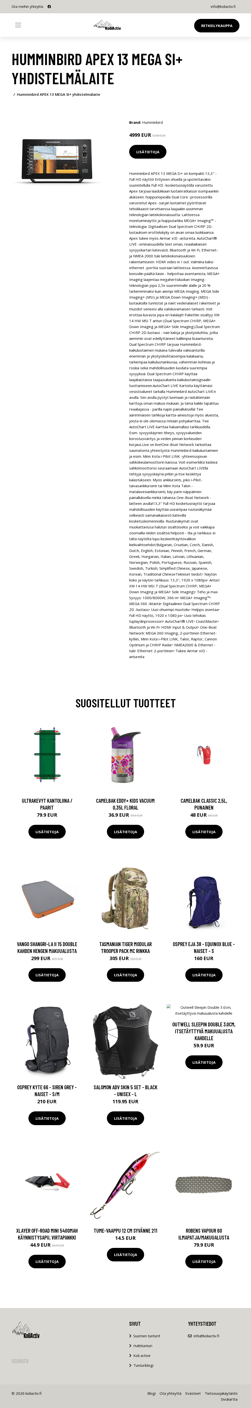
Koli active (142, 1355)
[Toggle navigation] (18, 25)
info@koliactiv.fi (223, 6)
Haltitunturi (142, 1345)
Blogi (151, 1393)
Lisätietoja (147, 151)
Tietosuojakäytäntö (221, 1393)
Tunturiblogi (143, 1365)
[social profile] (49, 6)
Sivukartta (229, 1399)
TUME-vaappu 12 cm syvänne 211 (125, 1230)
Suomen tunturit (146, 1335)
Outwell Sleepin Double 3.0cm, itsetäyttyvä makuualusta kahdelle (203, 1031)
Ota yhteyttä (170, 1393)
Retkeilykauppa (216, 25)
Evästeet (193, 1393)
